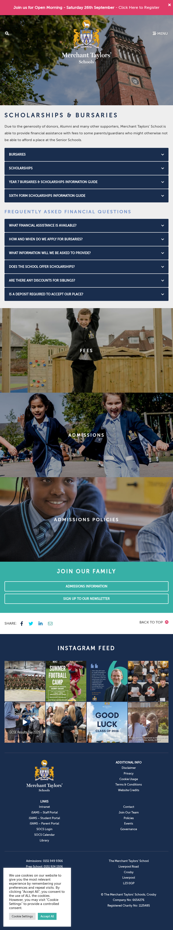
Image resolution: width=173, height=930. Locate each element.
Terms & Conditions (128, 784)
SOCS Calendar (44, 834)
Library (44, 840)
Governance (128, 829)
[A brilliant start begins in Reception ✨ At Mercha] (148, 722)
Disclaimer (129, 768)
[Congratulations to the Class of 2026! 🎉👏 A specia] (25, 722)
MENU (162, 34)
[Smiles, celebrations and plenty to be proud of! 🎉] (148, 681)
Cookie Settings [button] (22, 916)
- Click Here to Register (137, 7)
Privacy (129, 773)
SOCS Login (44, 829)
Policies (129, 818)
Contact (128, 807)
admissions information (86, 586)
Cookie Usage (128, 779)
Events (128, 823)
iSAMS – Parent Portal (44, 823)
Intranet (44, 807)
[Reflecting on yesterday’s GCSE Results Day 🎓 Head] (107, 681)
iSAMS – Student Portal (44, 818)
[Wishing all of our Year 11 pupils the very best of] (107, 722)
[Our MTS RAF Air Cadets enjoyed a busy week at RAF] (25, 681)
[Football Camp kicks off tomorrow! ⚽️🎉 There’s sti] (66, 681)
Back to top (151, 622)
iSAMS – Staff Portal (44, 812)
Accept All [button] (47, 916)
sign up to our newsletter (86, 598)
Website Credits (128, 790)
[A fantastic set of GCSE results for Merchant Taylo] (66, 722)
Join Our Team (129, 812)
